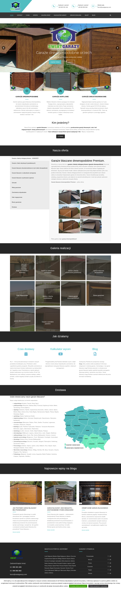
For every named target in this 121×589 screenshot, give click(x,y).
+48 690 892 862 (83, 7)
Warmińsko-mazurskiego (20, 450)
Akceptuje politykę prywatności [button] (78, 586)
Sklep (87, 15)
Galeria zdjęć (45, 15)
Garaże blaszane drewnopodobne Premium (63, 182)
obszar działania (75, 15)
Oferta (35, 15)
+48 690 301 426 (63, 7)
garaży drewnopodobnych (69, 239)
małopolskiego (18, 403)
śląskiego (16, 409)
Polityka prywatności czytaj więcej (98, 586)
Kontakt (19, 15)
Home (11, 15)
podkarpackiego (18, 405)
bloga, (81, 364)
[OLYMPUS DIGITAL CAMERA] (48, 267)
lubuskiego (17, 439)
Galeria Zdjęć (72, 64)
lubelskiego (17, 431)
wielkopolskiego (18, 435)
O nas (28, 15)
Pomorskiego (17, 445)
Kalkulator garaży (60, 15)
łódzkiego (16, 426)
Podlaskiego (17, 454)
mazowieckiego (18, 422)
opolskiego (17, 416)
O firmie (60, 136)
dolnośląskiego (18, 433)
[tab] (29, 158)
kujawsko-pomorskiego (20, 437)
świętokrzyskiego (18, 418)
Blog (93, 15)
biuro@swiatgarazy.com (104, 7)
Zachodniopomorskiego (20, 441)
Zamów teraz (56, 63)
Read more (16, 532)
